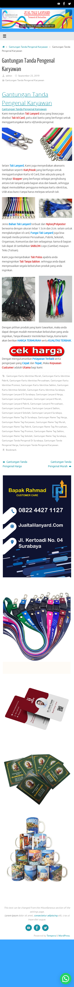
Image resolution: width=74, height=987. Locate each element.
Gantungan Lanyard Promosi (16, 408)
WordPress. (64, 935)
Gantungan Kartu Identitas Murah (23, 376)
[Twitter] (69, 3)
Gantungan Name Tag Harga (52, 417)
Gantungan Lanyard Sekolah (16, 412)
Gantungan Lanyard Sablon (46, 408)
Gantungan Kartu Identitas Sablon (38, 385)
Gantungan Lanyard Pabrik (15, 403)
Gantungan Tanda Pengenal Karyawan (28, 46)
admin (9, 75)
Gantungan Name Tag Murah (50, 422)
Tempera (51, 935)
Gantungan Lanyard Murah (47, 399)
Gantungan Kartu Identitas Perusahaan (29, 380)
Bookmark (11, 449)
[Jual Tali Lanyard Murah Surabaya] (64, 3)
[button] (65, 978)
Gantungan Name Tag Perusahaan (49, 426)
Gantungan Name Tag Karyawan (18, 422)
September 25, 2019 (28, 75)
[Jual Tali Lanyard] (58, 3)
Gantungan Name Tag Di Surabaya (19, 417)
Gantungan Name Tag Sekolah (17, 436)
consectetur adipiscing (45, 915)
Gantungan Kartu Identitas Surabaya (46, 389)
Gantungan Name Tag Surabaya (50, 436)
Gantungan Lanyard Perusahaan (46, 403)
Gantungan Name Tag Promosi (17, 431)
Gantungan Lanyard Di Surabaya (18, 394)
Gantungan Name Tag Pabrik (16, 426)
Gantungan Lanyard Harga (49, 394)
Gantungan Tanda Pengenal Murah (59, 464)
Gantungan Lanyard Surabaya (47, 412)
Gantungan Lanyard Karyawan (17, 399)
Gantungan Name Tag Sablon (49, 431)
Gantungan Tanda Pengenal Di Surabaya (22, 440)
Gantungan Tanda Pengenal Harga (15, 464)
